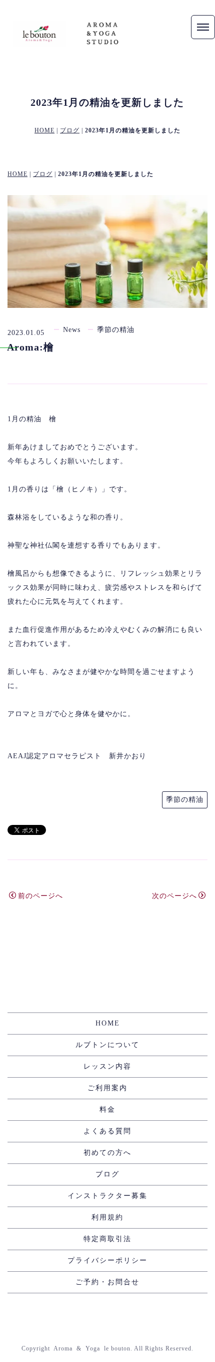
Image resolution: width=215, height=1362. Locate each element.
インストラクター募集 (108, 1196)
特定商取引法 (108, 1239)
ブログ (70, 130)
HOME (44, 130)
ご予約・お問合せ (108, 1282)
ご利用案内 (108, 1088)
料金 (108, 1109)
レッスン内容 (108, 1066)
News (71, 329)
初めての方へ (108, 1152)
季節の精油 (115, 329)
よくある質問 (108, 1131)
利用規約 (108, 1217)
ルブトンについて (108, 1045)
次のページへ (174, 896)
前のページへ (40, 896)
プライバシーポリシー (108, 1260)
